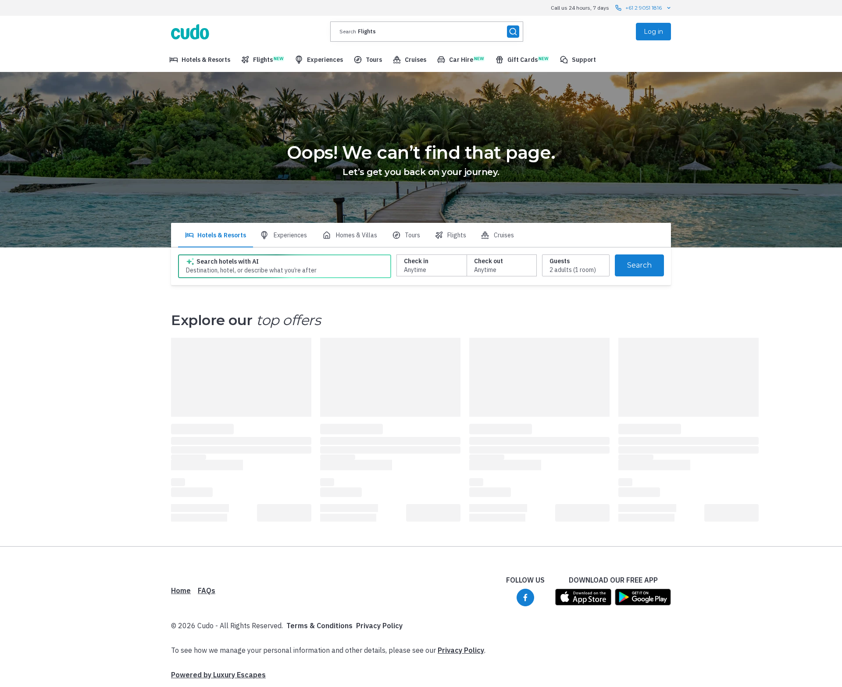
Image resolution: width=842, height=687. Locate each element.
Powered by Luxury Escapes (218, 674)
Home (181, 590)
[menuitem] (199, 59)
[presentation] (427, 31)
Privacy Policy (379, 625)
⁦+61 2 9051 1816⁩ (643, 7)
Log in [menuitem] (653, 32)
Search (639, 265)
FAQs (206, 590)
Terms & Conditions (319, 625)
